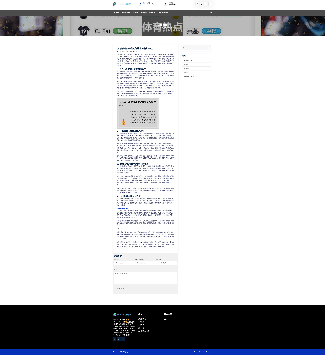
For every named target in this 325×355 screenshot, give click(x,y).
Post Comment (120, 288)
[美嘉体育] (124, 4)
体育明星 (144, 13)
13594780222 (173, 5)
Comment (117, 270)
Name (116, 259)
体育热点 (136, 13)
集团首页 (117, 13)
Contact (208, 352)
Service (201, 352)
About (195, 352)
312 (136, 51)
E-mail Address (139, 259)
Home (149, 27)
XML (165, 319)
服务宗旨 (152, 13)
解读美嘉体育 (126, 13)
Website (158, 259)
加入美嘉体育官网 (163, 13)
